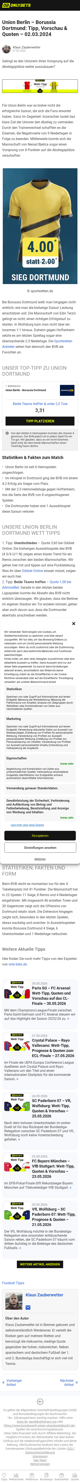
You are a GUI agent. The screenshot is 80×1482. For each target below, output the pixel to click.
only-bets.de (18, 964)
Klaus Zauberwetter (44, 1294)
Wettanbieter (16, 1479)
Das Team (40, 1460)
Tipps (4, 1479)
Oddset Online (32, 571)
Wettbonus (32, 1479)
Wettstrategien (40, 1464)
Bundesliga (46, 1479)
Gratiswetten (61, 1479)
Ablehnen (40, 859)
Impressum (40, 1456)
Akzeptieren (40, 835)
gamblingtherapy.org (43, 1421)
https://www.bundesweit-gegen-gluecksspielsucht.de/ (39, 1425)
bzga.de (22, 1421)
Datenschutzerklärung (40, 1452)
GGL (71, 1448)
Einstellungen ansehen (40, 848)
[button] (73, 623)
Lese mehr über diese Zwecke (27, 825)
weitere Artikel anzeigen (40, 1264)
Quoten (75, 1479)
